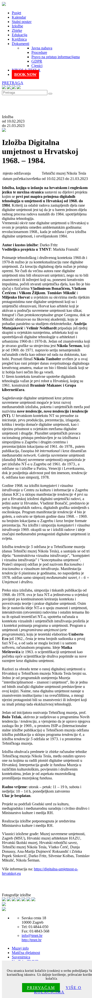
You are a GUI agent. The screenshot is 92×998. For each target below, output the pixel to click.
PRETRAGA (12, 83)
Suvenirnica (21, 957)
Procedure (39, 52)
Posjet (16, 13)
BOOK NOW (25, 74)
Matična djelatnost (26, 953)
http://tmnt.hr (31, 940)
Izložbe (17, 26)
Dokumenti (20, 44)
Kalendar (19, 17)
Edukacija (19, 35)
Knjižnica (19, 39)
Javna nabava (41, 48)
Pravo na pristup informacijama (55, 57)
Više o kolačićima (57, 990)
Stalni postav (22, 22)
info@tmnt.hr (32, 935)
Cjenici (36, 66)
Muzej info (20, 948)
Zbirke (17, 30)
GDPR (36, 61)
